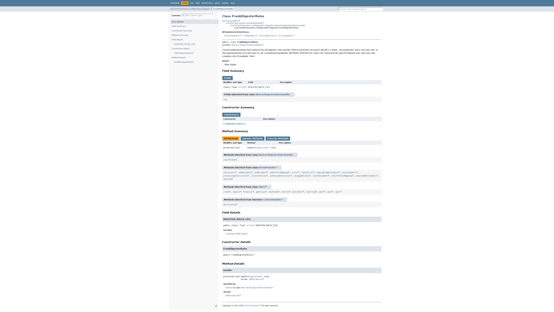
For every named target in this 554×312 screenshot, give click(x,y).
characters (229, 172)
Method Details (179, 57)
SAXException (256, 279)
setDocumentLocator (280, 176)
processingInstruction (235, 176)
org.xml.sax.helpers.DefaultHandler (244, 23)
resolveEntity (258, 176)
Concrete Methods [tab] (277, 138)
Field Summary (179, 26)
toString (311, 192)
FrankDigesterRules (223, 9)
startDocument (320, 176)
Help (233, 3)
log (225, 99)
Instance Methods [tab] (252, 138)
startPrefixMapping (341, 176)
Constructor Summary (182, 31)
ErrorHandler (286, 36)
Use (192, 3)
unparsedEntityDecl (366, 176)
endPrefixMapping (279, 172)
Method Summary (180, 35)
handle (250, 147)
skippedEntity (301, 176)
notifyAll (297, 192)
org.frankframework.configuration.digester (190, 9)
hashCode (273, 192)
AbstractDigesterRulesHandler (247, 45)
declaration (229, 204)
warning (227, 179)
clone (226, 192)
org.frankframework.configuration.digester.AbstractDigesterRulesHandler (267, 25)
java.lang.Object (230, 21)
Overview (174, 3)
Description (178, 22)
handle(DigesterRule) (184, 62)
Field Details (177, 40)
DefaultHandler (267, 167)
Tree (197, 3)
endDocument (244, 172)
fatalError (307, 172)
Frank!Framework (251, 306)
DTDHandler (250, 36)
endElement (260, 172)
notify (285, 192)
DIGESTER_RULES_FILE (184, 44)
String (241, 87)
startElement (230, 160)
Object (262, 187)
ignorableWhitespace (327, 172)
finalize (247, 192)
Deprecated (207, 3)
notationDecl (349, 172)
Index (217, 3)
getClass (260, 192)
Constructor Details (181, 49)
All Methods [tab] (231, 138)
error (295, 172)
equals (236, 192)
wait (321, 192)
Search (225, 3)
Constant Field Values (236, 234)
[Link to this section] (246, 70)
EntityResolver (267, 36)
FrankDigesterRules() (183, 53)
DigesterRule (262, 147)
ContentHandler (232, 36)
